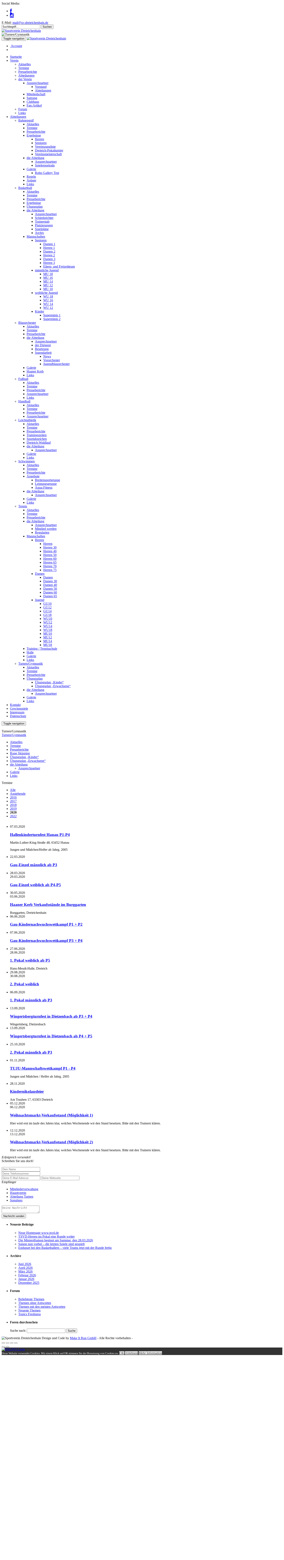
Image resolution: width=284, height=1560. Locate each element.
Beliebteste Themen (31, 1299)
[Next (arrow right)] (7, 1346)
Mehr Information (150, 1353)
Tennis (22, 506)
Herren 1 (49, 248)
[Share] (7, 1343)
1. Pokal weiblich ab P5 (30, 960)
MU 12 (48, 285)
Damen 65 (50, 596)
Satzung (32, 98)
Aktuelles (24, 64)
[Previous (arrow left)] (3, 1346)
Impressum (17, 712)
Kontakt (15, 705)
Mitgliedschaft (36, 94)
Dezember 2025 (28, 1282)
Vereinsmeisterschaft (48, 154)
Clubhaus (33, 101)
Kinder (39, 311)
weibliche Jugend (46, 292)
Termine (23, 68)
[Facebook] (11, 11)
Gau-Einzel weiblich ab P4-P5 (35, 885)
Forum (22, 109)
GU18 (47, 615)
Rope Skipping (20, 753)
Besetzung (42, 349)
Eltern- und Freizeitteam (59, 266)
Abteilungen (26, 75)
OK (121, 1353)
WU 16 (48, 300)
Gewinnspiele (19, 708)
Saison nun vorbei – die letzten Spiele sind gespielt (51, 1244)
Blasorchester (27, 322)
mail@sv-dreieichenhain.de (30, 22)
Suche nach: (18, 1330)
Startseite (16, 56)
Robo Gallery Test (47, 173)
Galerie (31, 169)
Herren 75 (50, 570)
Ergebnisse (34, 135)
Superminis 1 (52, 315)
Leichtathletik (27, 420)
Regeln (31, 176)
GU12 (47, 607)
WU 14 (48, 304)
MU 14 (48, 281)
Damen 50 (50, 588)
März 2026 (25, 1271)
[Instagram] (12, 15)
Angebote (33, 476)
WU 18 (48, 296)
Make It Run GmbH (83, 1338)
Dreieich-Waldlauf (39, 442)
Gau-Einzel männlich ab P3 (33, 865)
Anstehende (18, 793)
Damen (39, 573)
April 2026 (25, 1267)
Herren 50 (50, 555)
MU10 (47, 633)
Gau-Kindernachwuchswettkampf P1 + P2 (46, 924)
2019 (13, 808)
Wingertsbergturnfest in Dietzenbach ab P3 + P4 (51, 1016)
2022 (13, 816)
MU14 (47, 641)
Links (22, 113)
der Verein (25, 79)
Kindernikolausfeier (27, 1091)
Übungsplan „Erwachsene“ (53, 686)
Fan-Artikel (34, 105)
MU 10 (48, 289)
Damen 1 (49, 244)
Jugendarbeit (43, 352)
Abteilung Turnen (21, 1196)
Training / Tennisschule (42, 648)
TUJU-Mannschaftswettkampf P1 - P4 (42, 1068)
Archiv (39, 233)
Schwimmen (26, 461)
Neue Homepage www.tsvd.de (38, 1233)
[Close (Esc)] (3, 1343)
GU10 (47, 603)
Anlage (31, 180)
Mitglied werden (46, 528)
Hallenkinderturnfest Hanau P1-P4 (40, 834)
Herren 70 (50, 566)
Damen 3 (49, 259)
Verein (14, 60)
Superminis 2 (52, 319)
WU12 (47, 622)
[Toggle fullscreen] (11, 1343)
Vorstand (41, 86)
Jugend (39, 600)
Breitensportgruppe (47, 480)
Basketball (25, 188)
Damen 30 (50, 581)
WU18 (47, 630)
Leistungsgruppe (46, 484)
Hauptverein (18, 1193)
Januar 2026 (26, 1279)
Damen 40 (50, 585)
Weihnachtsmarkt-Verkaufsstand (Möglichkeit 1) (51, 1115)
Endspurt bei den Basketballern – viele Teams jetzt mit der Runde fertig (65, 1247)
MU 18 (48, 274)
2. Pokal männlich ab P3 (31, 1052)
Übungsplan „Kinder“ (49, 682)
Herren (39, 139)
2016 (13, 797)
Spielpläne (42, 229)
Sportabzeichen (37, 439)
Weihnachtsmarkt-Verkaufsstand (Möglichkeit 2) (51, 1142)
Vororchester (51, 360)
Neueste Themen (29, 1310)
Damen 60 (50, 592)
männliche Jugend (47, 270)
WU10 (47, 618)
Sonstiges (16, 1200)
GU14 (47, 611)
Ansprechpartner (37, 83)
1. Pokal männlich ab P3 (31, 1000)
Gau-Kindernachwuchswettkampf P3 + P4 (46, 940)
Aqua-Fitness (43, 487)
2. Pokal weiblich (24, 984)
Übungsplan (35, 206)
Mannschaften (36, 236)
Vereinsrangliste (45, 146)
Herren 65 (50, 562)
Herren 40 (50, 551)
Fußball (23, 379)
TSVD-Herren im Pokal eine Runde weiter (46, 1236)
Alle (13, 790)
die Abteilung (35, 158)
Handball (24, 401)
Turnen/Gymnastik (30, 663)
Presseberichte (27, 71)
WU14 (47, 626)
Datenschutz (18, 716)
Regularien (42, 532)
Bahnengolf (26, 120)
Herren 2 (49, 255)
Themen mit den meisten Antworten (41, 1306)
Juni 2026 (24, 1264)
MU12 (47, 637)
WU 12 (48, 307)
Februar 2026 (27, 1275)
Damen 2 (49, 251)
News (47, 356)
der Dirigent (43, 345)
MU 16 (48, 277)
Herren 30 (50, 547)
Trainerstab (42, 221)
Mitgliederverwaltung (24, 1189)
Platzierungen (44, 225)
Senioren (41, 143)
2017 (13, 801)
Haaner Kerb (35, 371)
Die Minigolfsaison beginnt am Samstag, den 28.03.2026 (55, 1240)
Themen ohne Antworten (34, 1303)
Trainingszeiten (37, 435)
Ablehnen (131, 1353)
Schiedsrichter (44, 218)
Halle (30, 652)
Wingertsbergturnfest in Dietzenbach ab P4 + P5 (51, 1036)
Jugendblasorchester (56, 364)
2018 (13, 805)
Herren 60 (50, 558)
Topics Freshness (29, 1314)
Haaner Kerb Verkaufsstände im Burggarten (48, 904)
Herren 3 (49, 263)
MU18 (47, 645)
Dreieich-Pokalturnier (49, 150)
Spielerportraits (45, 165)
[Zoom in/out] (15, 1343)
